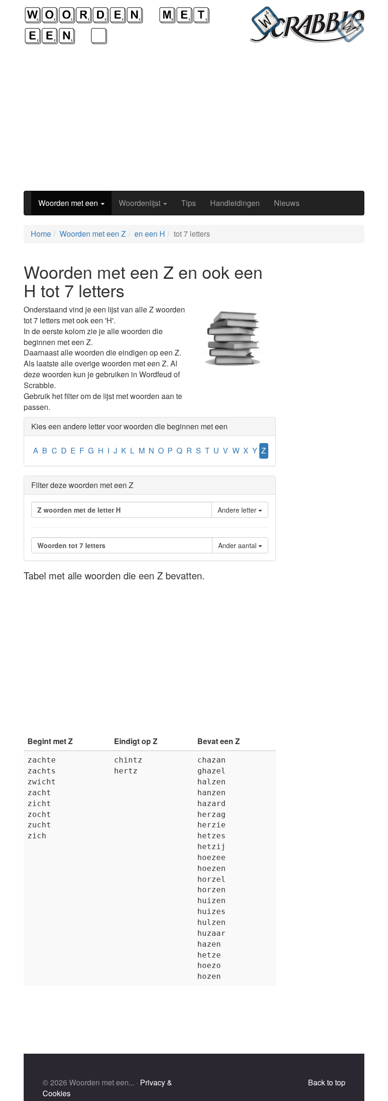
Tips (188, 202)
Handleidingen (235, 202)
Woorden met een (69, 202)
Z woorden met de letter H (79, 510)
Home (41, 233)
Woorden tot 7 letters (71, 545)
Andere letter (238, 510)
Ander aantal (238, 545)
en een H (149, 233)
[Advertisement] (194, 118)
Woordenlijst (140, 202)
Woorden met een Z (93, 233)
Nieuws (287, 202)
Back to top (326, 1082)
